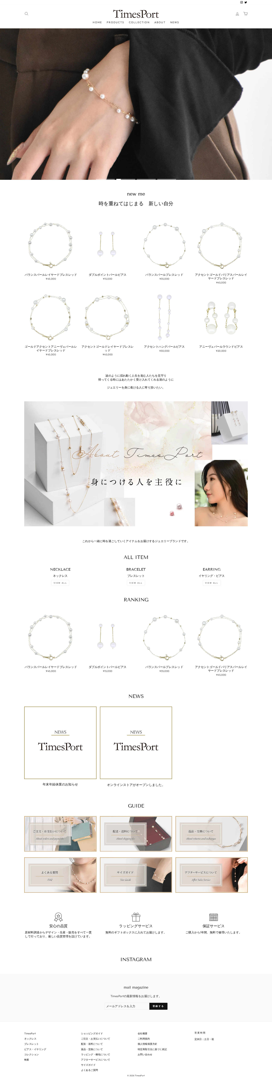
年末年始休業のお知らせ (60, 784)
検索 (26, 1059)
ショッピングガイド (92, 1033)
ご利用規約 (144, 1038)
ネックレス (30, 1038)
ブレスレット (31, 1043)
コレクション (31, 1054)
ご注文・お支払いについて (95, 1038)
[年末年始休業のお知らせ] (60, 743)
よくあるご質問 (89, 1070)
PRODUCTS (115, 22)
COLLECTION (139, 22)
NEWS (174, 22)
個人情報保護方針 (147, 1043)
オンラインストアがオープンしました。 (136, 785)
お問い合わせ (145, 1054)
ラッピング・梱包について (95, 1054)
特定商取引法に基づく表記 (152, 1049)
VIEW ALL (136, 583)
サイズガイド (88, 1064)
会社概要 (142, 1033)
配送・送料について (92, 1043)
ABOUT (160, 22)
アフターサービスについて (95, 1059)
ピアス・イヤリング (35, 1049)
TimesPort (30, 1033)
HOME (97, 22)
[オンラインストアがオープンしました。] (136, 743)
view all (60, 583)
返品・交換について (92, 1049)
